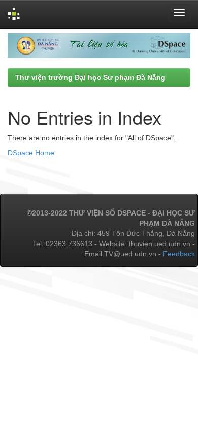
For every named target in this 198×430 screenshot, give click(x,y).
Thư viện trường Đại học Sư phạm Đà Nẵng (90, 77)
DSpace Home (31, 153)
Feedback (179, 254)
